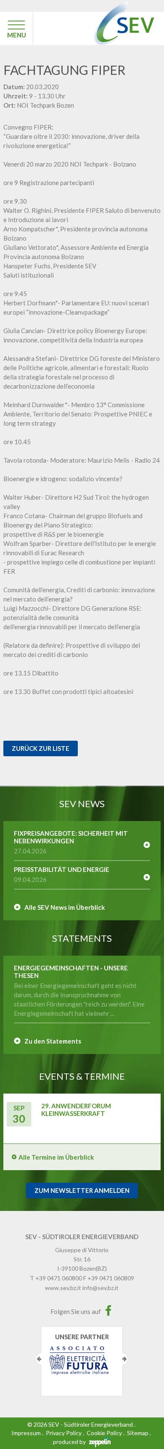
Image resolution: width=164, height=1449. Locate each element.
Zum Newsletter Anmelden (82, 1190)
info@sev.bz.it (100, 1287)
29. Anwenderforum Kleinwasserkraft (76, 1109)
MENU (16, 35)
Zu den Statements (52, 1041)
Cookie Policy (104, 1432)
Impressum (26, 1432)
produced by (70, 1441)
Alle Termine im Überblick (56, 1157)
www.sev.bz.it (63, 1287)
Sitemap (137, 1432)
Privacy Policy (64, 1432)
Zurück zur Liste (40, 748)
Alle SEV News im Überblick (64, 907)
